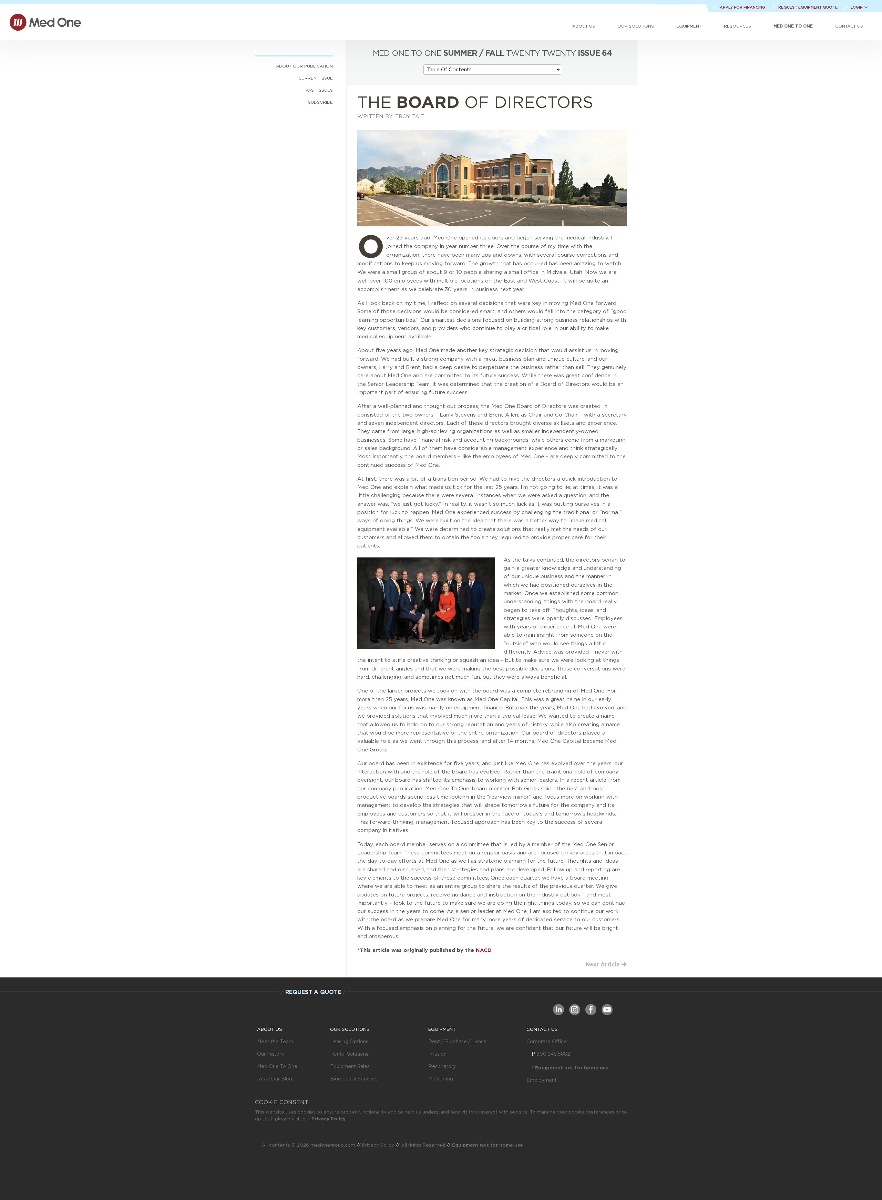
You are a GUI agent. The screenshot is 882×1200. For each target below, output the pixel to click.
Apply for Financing (743, 7)
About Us (583, 26)
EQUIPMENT (442, 1029)
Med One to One (793, 26)
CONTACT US (542, 1029)
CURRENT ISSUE (315, 78)
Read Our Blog (274, 1078)
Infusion (437, 1054)
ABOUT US (269, 1029)
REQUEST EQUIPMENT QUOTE (808, 7)
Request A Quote (313, 991)
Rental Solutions (349, 1054)
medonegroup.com (332, 1145)
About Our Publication (304, 66)
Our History (270, 1054)
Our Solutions (635, 26)
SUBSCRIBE (320, 102)
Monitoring (440, 1078)
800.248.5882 (553, 1054)
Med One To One (277, 1066)
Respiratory (442, 1066)
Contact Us (849, 26)
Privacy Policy (328, 1118)
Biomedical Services (354, 1078)
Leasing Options (349, 1041)
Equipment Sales (350, 1066)
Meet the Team (275, 1041)
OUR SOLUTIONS (350, 1029)
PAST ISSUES (319, 90)
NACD (484, 950)
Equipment (688, 26)
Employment (541, 1080)
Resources (737, 26)
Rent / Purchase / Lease (457, 1041)
